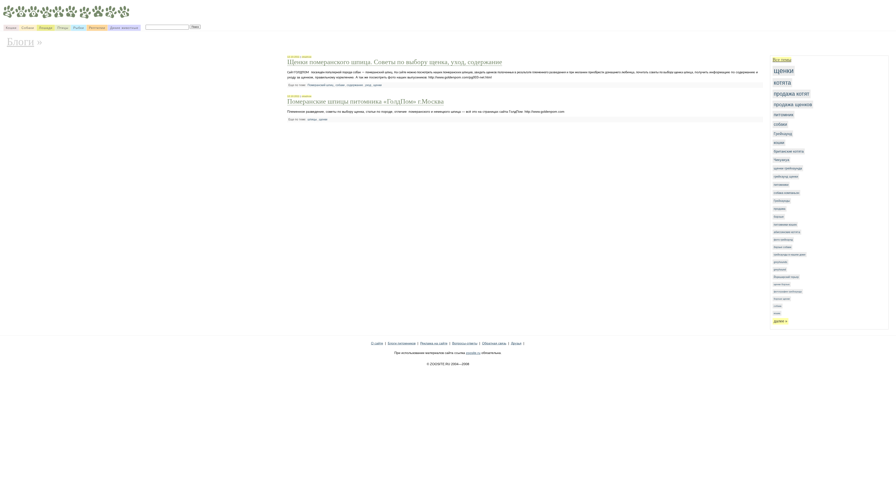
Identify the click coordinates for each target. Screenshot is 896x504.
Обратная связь (494, 343)
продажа (779, 208)
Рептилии (97, 28)
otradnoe (307, 57)
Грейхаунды (782, 201)
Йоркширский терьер (786, 277)
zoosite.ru (473, 353)
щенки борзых (782, 284)
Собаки (27, 28)
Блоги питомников (402, 343)
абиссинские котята (787, 232)
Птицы (62, 28)
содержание (355, 85)
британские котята (789, 151)
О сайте (377, 343)
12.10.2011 (293, 57)
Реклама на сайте (434, 343)
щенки (784, 70)
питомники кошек (785, 224)
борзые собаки (782, 247)
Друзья (516, 343)
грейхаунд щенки (786, 176)
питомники (781, 184)
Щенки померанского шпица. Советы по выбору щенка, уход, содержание (394, 62)
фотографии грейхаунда (788, 291)
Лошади (45, 28)
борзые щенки (782, 299)
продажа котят (791, 94)
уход (368, 85)
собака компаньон (786, 193)
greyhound (780, 269)
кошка (777, 313)
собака (777, 306)
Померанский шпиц (320, 85)
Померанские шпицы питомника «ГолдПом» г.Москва (365, 101)
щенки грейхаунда (788, 168)
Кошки (11, 28)
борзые (779, 216)
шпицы (312, 119)
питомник (783, 114)
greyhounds (780, 262)
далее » (780, 321)
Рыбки (78, 28)
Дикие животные (124, 28)
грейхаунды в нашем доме (789, 254)
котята (782, 82)
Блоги (20, 41)
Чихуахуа (781, 160)
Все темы (782, 59)
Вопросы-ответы (464, 343)
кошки (779, 143)
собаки (780, 124)
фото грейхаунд (783, 239)
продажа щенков (793, 104)
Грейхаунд (783, 134)
